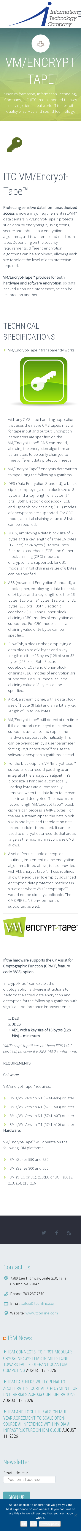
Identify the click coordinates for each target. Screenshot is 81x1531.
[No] (75, 1515)
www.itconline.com (41, 1313)
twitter (43, 1232)
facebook (56, 1232)
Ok (24, 1524)
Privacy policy (50, 1524)
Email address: (15, 1472)
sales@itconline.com (39, 1303)
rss (69, 1232)
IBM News (20, 1338)
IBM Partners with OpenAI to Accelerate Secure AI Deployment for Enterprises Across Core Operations (40, 1388)
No (33, 1524)
